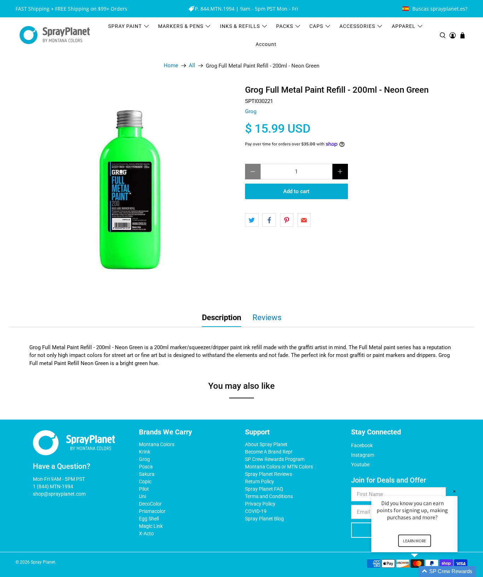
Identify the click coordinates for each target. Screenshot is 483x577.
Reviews (266, 317)
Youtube (360, 464)
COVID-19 (256, 511)
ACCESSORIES (357, 26)
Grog (250, 111)
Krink (144, 452)
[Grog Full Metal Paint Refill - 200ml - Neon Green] (131, 191)
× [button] (454, 491)
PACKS (284, 26)
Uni (142, 496)
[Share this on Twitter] (251, 220)
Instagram (362, 455)
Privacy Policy (260, 504)
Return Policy (259, 481)
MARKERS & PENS (180, 26)
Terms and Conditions (269, 496)
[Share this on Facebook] (269, 220)
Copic (145, 481)
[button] (423, 571)
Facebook (362, 445)
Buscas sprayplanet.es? (439, 8)
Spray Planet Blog (264, 518)
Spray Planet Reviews (268, 474)
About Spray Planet (266, 444)
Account (266, 44)
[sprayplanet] (54, 35)
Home (171, 65)
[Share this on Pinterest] (286, 220)
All (192, 65)
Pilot (144, 489)
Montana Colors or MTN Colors (279, 466)
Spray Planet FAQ (264, 489)
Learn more (414, 540)
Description (221, 317)
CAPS (316, 26)
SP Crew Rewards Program (274, 459)
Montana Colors (156, 444)
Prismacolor (152, 511)
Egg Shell (149, 518)
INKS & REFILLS (240, 26)
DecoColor (150, 504)
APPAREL (403, 26)
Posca (146, 466)
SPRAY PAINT (125, 26)
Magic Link (151, 526)
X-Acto (146, 533)
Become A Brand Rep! (268, 452)
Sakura (147, 474)
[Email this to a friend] (304, 220)
